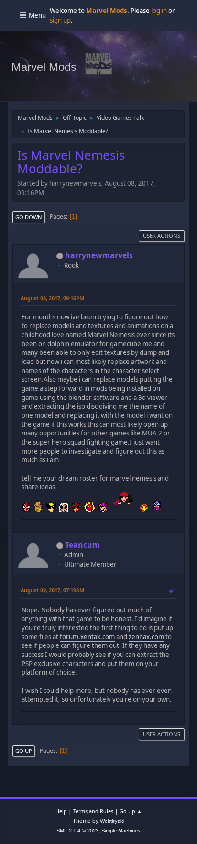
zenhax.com (146, 637)
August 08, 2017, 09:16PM (52, 298)
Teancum (82, 544)
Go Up (23, 750)
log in (159, 10)
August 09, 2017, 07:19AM (52, 590)
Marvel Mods (44, 66)
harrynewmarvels (99, 255)
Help (61, 811)
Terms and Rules (93, 811)
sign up (60, 20)
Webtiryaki (112, 821)
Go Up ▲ (131, 811)
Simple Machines (121, 830)
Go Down (28, 217)
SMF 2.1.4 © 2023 (77, 830)
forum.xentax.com (87, 637)
